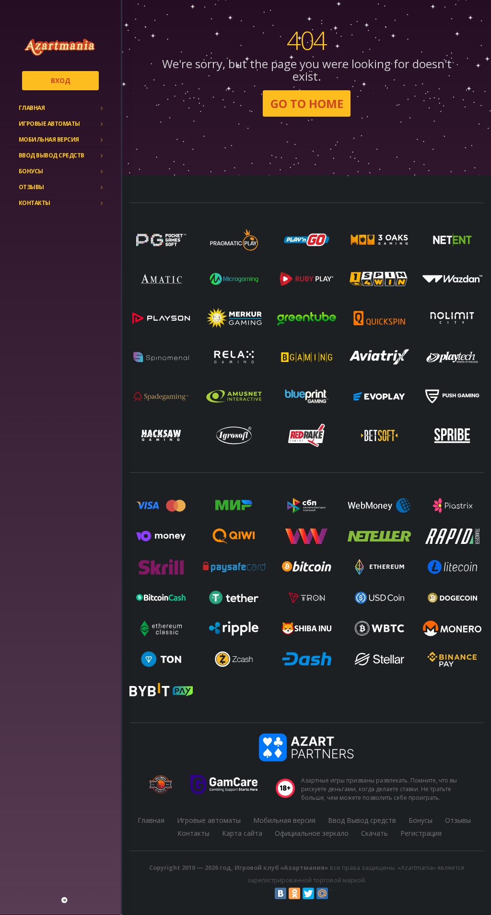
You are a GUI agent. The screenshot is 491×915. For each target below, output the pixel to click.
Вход (60, 80)
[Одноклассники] (294, 893)
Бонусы (31, 171)
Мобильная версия (49, 139)
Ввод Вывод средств (51, 155)
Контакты (34, 203)
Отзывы (31, 187)
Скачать (374, 833)
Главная (32, 108)
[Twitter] (308, 893)
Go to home (306, 103)
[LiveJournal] (336, 893)
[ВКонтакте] (280, 893)
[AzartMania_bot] (64, 900)
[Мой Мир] (322, 893)
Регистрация (421, 833)
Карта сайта (242, 833)
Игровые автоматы (49, 124)
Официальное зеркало (312, 833)
